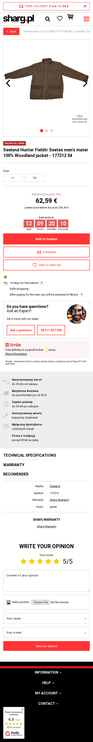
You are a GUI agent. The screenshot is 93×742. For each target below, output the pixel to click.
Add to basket (46, 239)
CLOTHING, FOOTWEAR (57, 31)
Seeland (55, 486)
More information (16, 354)
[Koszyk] (72, 19)
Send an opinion (47, 646)
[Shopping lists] (59, 19)
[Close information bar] (85, 6)
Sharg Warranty (59, 499)
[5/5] (56, 561)
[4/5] (48, 561)
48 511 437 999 (51, 330)
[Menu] (86, 19)
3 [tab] (51, 130)
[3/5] (40, 561)
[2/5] (32, 561)
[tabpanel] (46, 83)
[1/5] (24, 561)
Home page (31, 31)
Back (13, 31)
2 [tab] (46, 130)
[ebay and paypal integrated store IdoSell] (46, 730)
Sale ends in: (46, 217)
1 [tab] (41, 130)
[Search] (47, 19)
